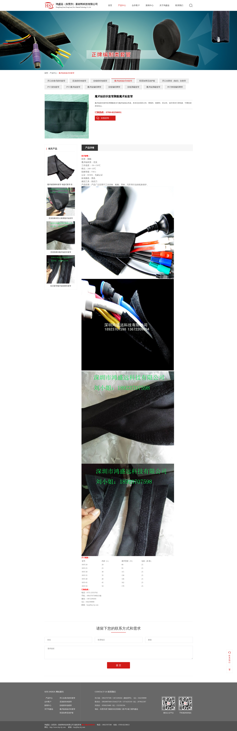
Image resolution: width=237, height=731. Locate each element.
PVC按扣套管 (53, 87)
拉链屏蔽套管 (133, 87)
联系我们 (179, 5)
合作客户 (136, 5)
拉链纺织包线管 (100, 81)
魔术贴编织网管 (94, 87)
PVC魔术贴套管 (73, 87)
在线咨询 (105, 118)
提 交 (118, 665)
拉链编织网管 (114, 87)
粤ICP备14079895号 (88, 725)
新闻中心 (150, 5)
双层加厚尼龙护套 (147, 81)
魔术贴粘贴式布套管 (123, 81)
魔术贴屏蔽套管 (153, 87)
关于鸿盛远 (164, 5)
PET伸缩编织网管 (175, 87)
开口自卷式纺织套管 (56, 81)
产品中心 (122, 5)
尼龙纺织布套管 (79, 81)
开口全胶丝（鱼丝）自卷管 (174, 81)
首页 (110, 5)
